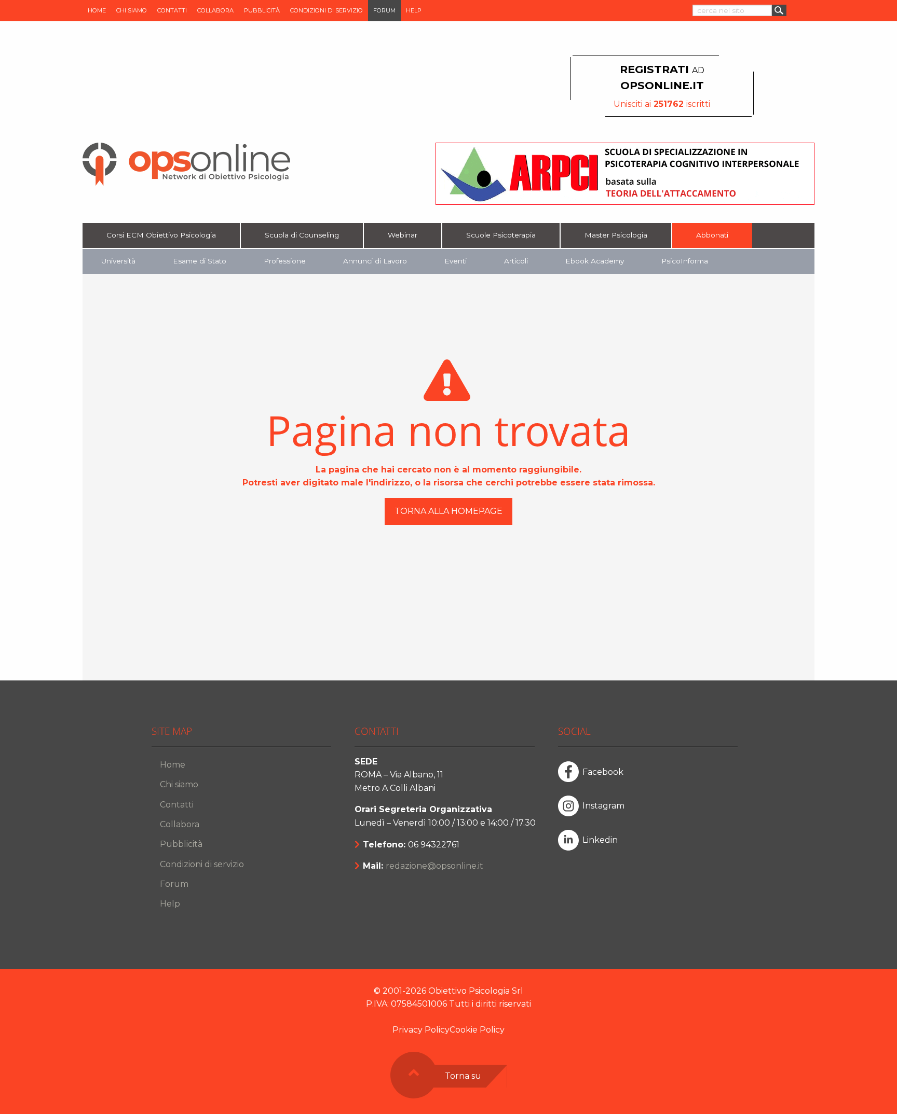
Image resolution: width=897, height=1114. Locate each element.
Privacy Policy (421, 1030)
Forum (384, 10)
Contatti (172, 10)
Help (414, 10)
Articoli (516, 261)
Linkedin (600, 840)
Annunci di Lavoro (375, 261)
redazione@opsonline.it (434, 866)
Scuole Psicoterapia (501, 235)
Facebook (602, 772)
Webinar (402, 235)
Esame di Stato (199, 261)
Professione (285, 261)
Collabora (215, 10)
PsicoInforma (684, 261)
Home (97, 10)
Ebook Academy (594, 261)
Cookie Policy (477, 1030)
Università (118, 261)
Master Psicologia (616, 235)
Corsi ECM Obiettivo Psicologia (161, 235)
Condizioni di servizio (326, 10)
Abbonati (712, 235)
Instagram (603, 806)
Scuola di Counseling (302, 235)
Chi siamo (131, 10)
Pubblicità (262, 10)
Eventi (455, 261)
